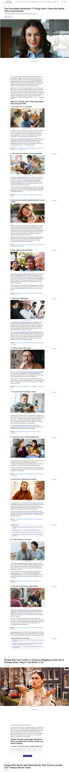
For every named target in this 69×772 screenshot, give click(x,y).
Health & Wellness (43, 1)
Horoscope (23, 1)
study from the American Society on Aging (22, 322)
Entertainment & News (35, 1)
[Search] (62, 2)
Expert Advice (55, 1)
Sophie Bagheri (7, 665)
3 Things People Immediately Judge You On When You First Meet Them (27, 527)
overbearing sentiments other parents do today (22, 427)
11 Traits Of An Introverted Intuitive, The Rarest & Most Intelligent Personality (27, 535)
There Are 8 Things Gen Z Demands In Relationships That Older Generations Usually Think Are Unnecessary (27, 644)
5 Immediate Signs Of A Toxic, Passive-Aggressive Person (26, 530)
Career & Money (50, 1)
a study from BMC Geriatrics (24, 274)
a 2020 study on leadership (24, 139)
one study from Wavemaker (29, 225)
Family (29, 1)
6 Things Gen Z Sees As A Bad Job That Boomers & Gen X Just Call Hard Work (28, 641)
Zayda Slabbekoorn (8, 16)
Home (5, 6)
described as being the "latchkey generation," (32, 372)
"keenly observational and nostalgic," (23, 563)
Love (16, 1)
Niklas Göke (6, 770)
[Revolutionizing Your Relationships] (9, 2)
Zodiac (19, 1)
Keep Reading (28, 755)
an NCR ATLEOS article (22, 177)
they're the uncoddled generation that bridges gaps (26, 332)
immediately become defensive (30, 730)
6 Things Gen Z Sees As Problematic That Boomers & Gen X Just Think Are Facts (27, 647)
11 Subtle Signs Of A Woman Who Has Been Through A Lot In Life (27, 532)
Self (26, 1)
